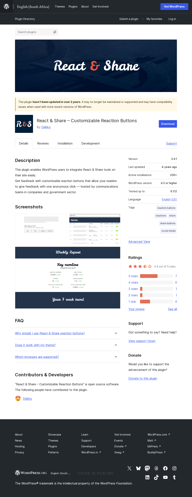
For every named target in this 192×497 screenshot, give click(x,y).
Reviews (43, 143)
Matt (152, 440)
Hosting (20, 446)
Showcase (54, 434)
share (172, 215)
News (18, 440)
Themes (53, 440)
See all (172, 309)
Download (168, 123)
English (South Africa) (63, 473)
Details (23, 143)
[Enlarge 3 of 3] (115, 252)
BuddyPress (157, 452)
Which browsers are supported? (37, 357)
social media (168, 230)
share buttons (168, 223)
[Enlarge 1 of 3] (61, 218)
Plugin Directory (25, 18)
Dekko (46, 127)
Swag (119, 452)
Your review (136, 309)
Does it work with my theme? (35, 345)
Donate (120, 446)
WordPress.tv (91, 452)
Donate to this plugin (142, 378)
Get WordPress (174, 6)
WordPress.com (159, 434)
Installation (65, 143)
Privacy (19, 452)
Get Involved (122, 434)
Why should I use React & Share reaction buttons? (50, 333)
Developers (88, 446)
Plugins (52, 446)
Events (118, 440)
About (18, 434)
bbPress (154, 446)
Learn (84, 434)
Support (171, 143)
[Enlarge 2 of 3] (115, 218)
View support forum (141, 341)
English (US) (169, 199)
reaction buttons (166, 208)
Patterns (53, 452)
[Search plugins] (54, 32)
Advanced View (139, 241)
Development (90, 143)
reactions (161, 215)
